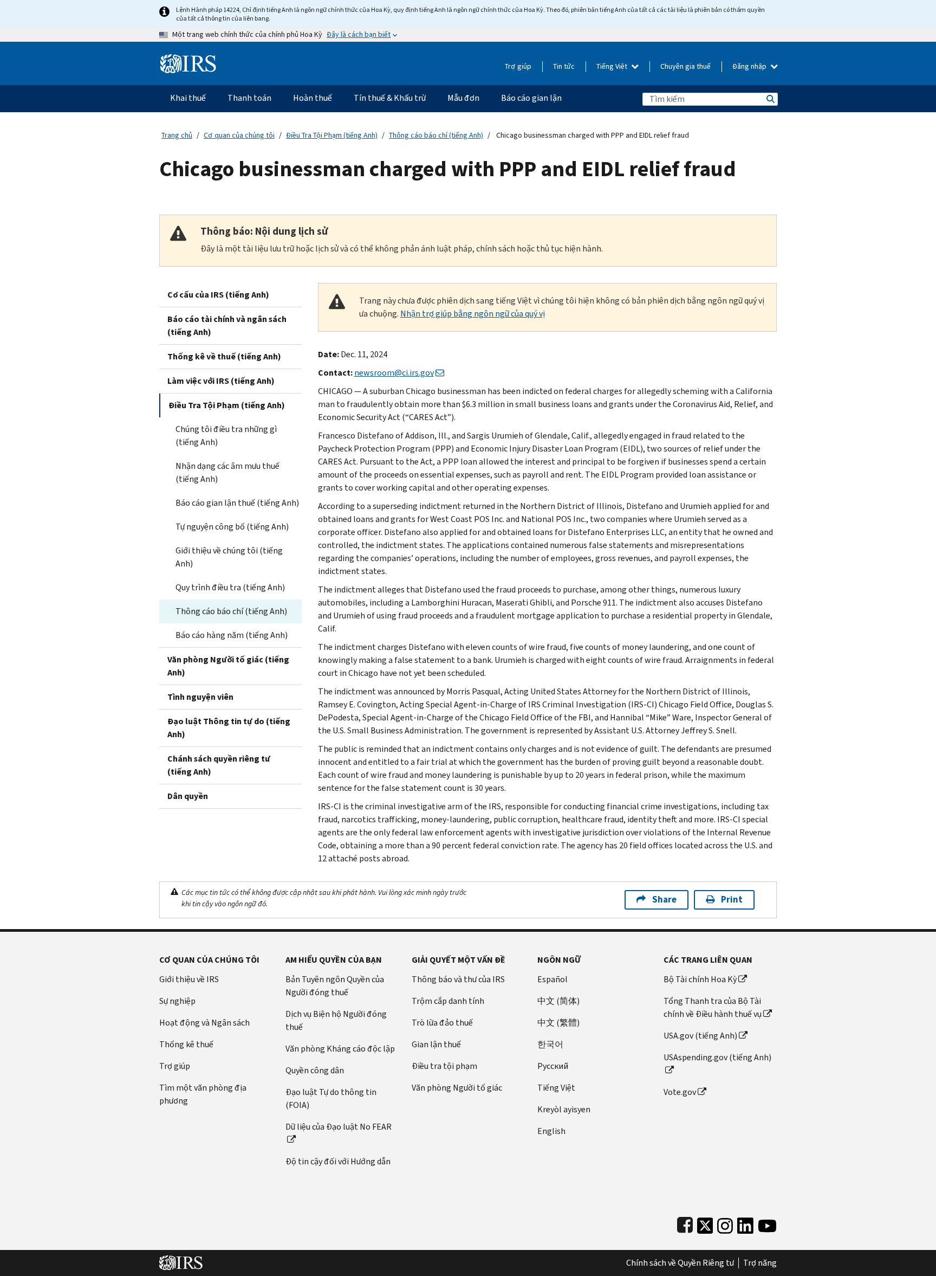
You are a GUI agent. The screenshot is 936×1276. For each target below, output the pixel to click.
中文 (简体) (558, 1001)
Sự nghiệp (177, 1001)
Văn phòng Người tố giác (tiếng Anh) (228, 666)
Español (552, 979)
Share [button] (664, 899)
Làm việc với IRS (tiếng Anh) (221, 380)
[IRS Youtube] (767, 1223)
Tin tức (564, 66)
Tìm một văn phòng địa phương (202, 1094)
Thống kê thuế (186, 1044)
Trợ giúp (518, 66)
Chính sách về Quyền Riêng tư (680, 1263)
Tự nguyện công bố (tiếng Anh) (232, 526)
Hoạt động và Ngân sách (204, 1022)
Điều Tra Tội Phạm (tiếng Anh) (332, 135)
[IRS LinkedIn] (745, 1223)
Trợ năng (760, 1263)
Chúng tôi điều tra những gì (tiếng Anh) (226, 435)
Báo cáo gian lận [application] (531, 98)
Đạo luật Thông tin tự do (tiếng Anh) (228, 728)
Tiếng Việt (612, 66)
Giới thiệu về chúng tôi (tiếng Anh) (229, 557)
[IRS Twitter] (705, 1223)
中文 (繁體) (558, 1022)
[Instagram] (725, 1223)
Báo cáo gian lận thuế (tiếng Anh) (237, 502)
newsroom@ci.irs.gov (394, 372)
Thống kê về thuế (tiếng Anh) (224, 356)
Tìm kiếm (770, 99)
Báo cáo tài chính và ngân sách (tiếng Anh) (227, 325)
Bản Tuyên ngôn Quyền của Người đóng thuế (334, 986)
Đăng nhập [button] (750, 66)
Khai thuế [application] (188, 98)
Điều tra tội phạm (444, 1066)
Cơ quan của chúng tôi (239, 135)
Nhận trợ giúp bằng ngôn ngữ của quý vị (472, 313)
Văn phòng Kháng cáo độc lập (340, 1048)
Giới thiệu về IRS (189, 979)
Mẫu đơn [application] (463, 98)
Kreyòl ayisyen (563, 1109)
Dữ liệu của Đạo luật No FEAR (338, 1126)
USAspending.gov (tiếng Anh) (717, 1057)
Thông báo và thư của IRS (458, 979)
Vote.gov (680, 1092)
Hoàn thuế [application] (312, 98)
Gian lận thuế (436, 1044)
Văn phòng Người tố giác (457, 1087)
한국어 (550, 1044)
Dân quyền (187, 796)
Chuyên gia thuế (685, 66)
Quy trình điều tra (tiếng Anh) (230, 587)
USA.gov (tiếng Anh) (700, 1035)
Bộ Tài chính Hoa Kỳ (700, 979)
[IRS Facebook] (685, 1223)
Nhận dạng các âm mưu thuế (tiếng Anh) (228, 472)
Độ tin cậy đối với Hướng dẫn (338, 1161)
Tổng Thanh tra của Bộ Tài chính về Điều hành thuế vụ (713, 1007)
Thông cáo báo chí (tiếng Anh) (436, 135)
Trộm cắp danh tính (448, 1001)
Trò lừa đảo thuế (442, 1022)
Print (732, 899)
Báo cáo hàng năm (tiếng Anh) (232, 635)
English (551, 1131)
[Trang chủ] (188, 59)
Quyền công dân (314, 1070)
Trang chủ (176, 135)
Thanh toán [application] (249, 98)
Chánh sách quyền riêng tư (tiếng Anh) (218, 765)
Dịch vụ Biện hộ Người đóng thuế (336, 1020)
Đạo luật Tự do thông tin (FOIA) (330, 1098)
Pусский (552, 1066)
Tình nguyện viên (200, 697)
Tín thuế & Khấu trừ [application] (390, 98)
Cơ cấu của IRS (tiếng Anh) (218, 294)
